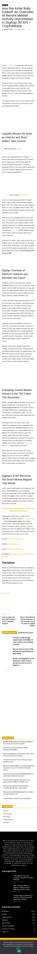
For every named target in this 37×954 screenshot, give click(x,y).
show (18, 149)
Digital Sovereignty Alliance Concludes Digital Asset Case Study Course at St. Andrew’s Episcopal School (19, 768)
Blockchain (11, 2)
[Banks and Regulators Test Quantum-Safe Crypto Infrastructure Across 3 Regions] (7, 660)
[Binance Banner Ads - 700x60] (18, 260)
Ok (19, 951)
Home (3, 2)
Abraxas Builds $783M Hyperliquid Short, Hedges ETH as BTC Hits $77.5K (18, 793)
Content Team (8, 29)
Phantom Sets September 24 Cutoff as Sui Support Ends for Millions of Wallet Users (16, 781)
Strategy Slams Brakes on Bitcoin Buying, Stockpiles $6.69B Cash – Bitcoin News (16, 787)
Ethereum (6, 822)
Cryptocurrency (8, 819)
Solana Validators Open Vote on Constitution (17, 798)
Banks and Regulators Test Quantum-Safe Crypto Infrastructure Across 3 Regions (23, 661)
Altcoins (5, 811)
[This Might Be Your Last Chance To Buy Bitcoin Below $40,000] (7, 878)
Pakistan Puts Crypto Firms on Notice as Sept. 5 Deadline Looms (17, 761)
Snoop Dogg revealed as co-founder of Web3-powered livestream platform (23, 897)
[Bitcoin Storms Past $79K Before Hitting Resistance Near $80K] (7, 651)
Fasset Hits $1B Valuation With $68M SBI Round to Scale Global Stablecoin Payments (18, 775)
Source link (5, 593)
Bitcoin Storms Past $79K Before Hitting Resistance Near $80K (23, 651)
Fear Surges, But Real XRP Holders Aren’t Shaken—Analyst (8, 620)
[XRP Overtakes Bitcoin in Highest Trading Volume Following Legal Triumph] (7, 888)
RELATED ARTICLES (9, 633)
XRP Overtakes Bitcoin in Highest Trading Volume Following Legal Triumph (21, 887)
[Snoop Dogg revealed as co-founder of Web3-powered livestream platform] (7, 897)
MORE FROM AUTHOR (25, 633)
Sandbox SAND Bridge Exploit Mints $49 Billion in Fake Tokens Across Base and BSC (23, 641)
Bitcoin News (7, 814)
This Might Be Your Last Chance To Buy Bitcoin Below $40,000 (23, 878)
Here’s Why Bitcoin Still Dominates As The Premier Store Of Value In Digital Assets (27, 621)
